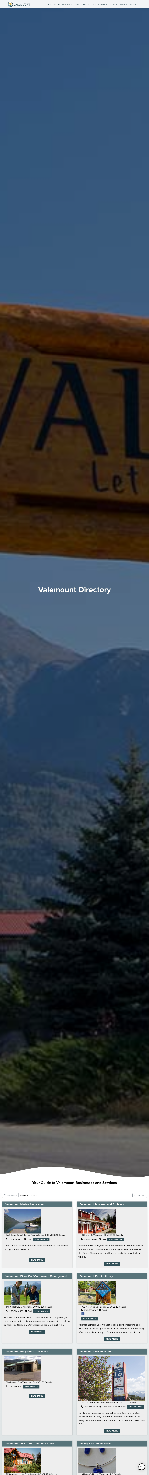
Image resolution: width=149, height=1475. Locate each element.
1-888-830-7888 (109, 1407)
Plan (122, 4)
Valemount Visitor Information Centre (29, 1443)
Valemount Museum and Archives (102, 1204)
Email (29, 1239)
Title (139, 1195)
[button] (142, 1467)
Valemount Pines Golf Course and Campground (36, 1276)
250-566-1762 (15, 1239)
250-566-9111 (15, 1387)
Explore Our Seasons (59, 4)
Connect (135, 4)
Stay (112, 4)
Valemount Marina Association (24, 1204)
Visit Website (41, 1239)
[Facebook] (83, 1314)
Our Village (81, 4)
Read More (37, 1260)
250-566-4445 (91, 1407)
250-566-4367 (91, 1310)
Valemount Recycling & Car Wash (26, 1351)
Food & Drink (98, 4)
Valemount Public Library (96, 1276)
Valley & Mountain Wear (95, 1443)
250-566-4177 (90, 1239)
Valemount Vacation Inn (95, 1351)
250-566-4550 (16, 1311)
